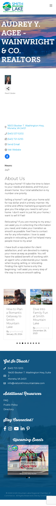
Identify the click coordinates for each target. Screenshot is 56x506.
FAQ (6, 400)
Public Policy (11, 405)
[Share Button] (8, 88)
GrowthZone (46, 496)
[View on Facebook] (7, 158)
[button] (26, 477)
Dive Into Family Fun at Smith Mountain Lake (40, 316)
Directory (9, 409)
